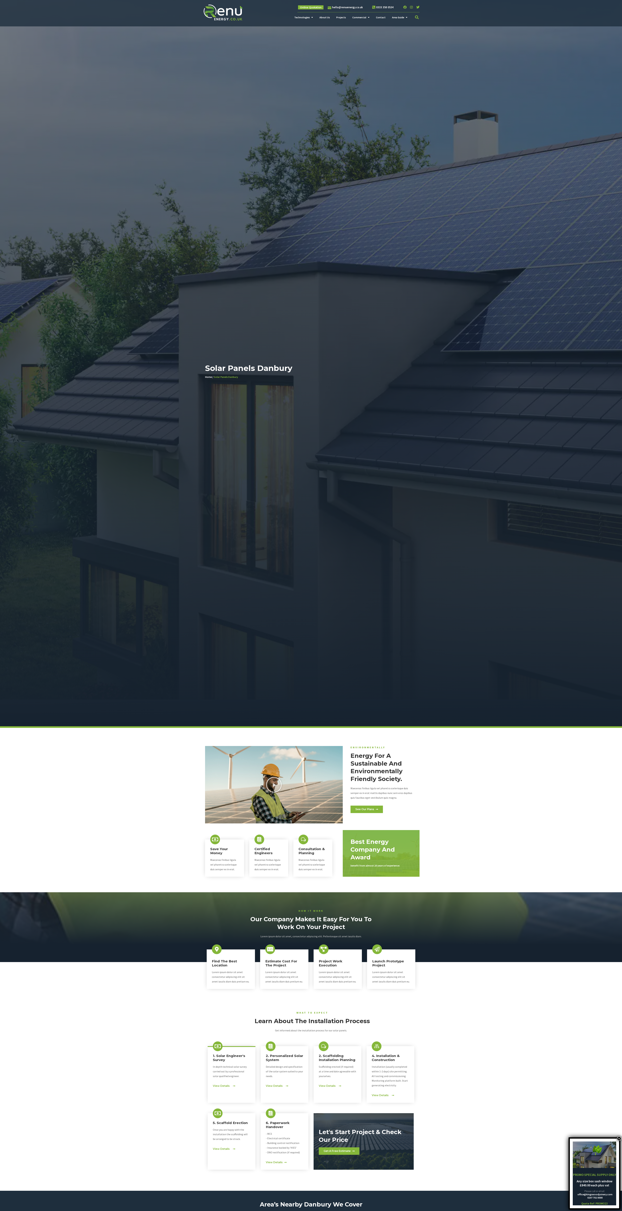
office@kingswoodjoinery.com (594, 1194)
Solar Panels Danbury (226, 377)
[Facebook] (405, 7)
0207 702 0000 (595, 1197)
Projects (341, 17)
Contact (381, 17)
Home (208, 377)
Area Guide (398, 17)
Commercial (359, 17)
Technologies (302, 17)
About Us (324, 17)
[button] (417, 17)
